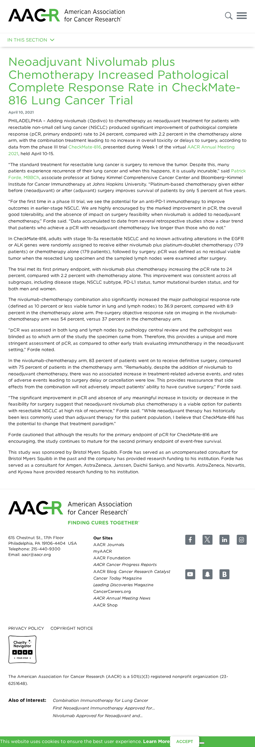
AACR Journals (108, 544)
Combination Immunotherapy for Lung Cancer (100, 700)
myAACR (102, 551)
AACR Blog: (131, 571)
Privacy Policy (26, 627)
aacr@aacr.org (36, 554)
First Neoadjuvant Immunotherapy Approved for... (104, 707)
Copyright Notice (71, 627)
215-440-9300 (45, 548)
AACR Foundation (111, 557)
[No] (202, 743)
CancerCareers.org (112, 591)
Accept (184, 741)
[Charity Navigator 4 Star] (22, 649)
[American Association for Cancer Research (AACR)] (66, 16)
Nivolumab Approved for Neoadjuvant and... (98, 715)
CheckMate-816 (84, 146)
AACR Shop (105, 604)
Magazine (117, 577)
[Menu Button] (242, 16)
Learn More (156, 741)
